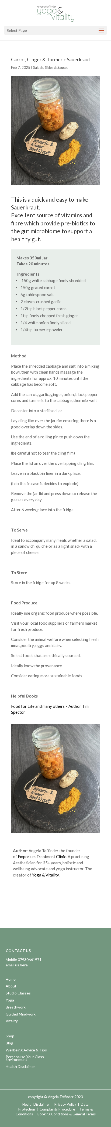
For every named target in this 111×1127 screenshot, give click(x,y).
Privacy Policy (65, 1104)
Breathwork (16, 1007)
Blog (9, 1043)
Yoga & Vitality (45, 874)
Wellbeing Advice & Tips (26, 1050)
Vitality (12, 1021)
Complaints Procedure (57, 1109)
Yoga (10, 1000)
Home (11, 980)
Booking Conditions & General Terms (66, 1114)
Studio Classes (18, 993)
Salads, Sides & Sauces (50, 67)
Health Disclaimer (20, 1067)
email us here (17, 965)
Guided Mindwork (21, 1014)
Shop (10, 1036)
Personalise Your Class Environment (25, 1058)
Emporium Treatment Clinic (42, 856)
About (11, 986)
